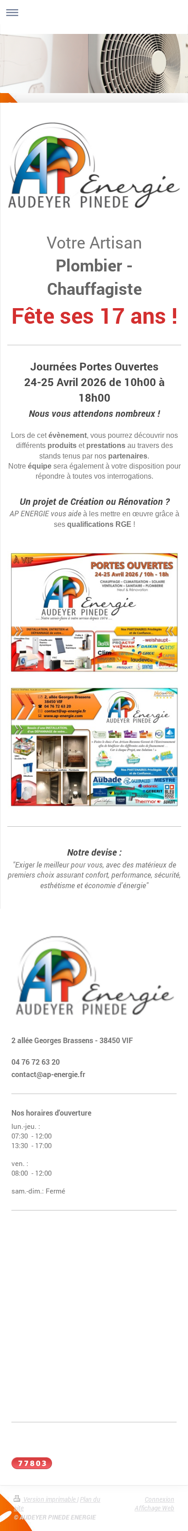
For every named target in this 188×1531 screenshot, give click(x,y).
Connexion (159, 1499)
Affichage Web (154, 1507)
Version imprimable (49, 1499)
